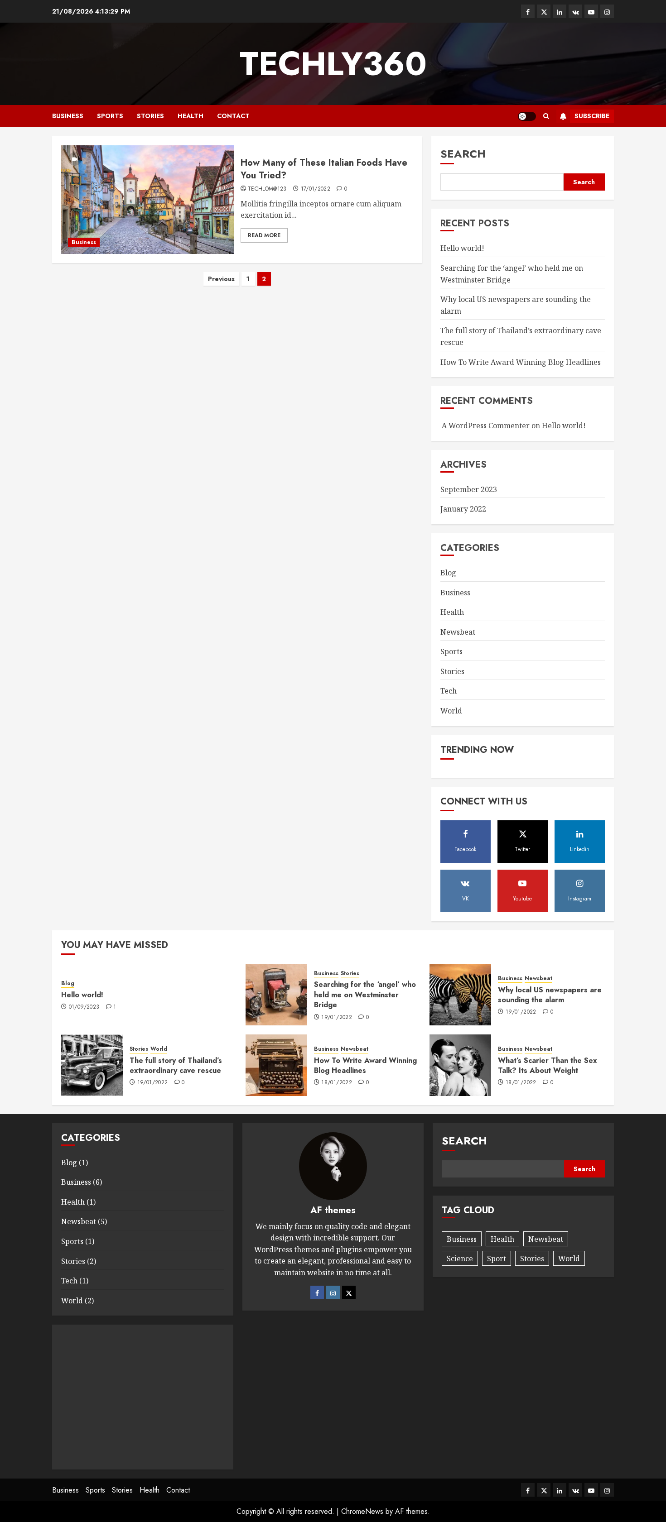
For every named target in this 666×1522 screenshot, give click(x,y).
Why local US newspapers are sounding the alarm (550, 995)
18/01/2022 (336, 1082)
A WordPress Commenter (486, 426)
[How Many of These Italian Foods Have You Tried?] (147, 199)
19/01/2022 (336, 1017)
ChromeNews (362, 1511)
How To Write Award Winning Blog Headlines (520, 362)
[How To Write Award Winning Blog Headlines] (276, 1065)
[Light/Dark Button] (527, 116)
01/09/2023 (84, 1007)
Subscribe (591, 115)
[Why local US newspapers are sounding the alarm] (460, 994)
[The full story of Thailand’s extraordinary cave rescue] (92, 1065)
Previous (221, 278)
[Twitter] (349, 1292)
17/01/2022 (316, 189)
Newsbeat (457, 632)
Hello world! (462, 248)
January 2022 (463, 509)
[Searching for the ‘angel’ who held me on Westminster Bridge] (276, 994)
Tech (448, 691)
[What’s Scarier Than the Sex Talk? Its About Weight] (460, 1065)
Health (190, 115)
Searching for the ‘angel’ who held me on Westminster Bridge (365, 994)
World (451, 711)
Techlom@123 (267, 189)
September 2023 (468, 489)
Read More (264, 235)
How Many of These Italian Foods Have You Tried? (324, 169)
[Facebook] (317, 1292)
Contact (233, 115)
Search (463, 154)
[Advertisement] (142, 1397)
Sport (496, 1259)
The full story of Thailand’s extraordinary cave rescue (176, 1065)
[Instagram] (333, 1292)
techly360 (333, 63)
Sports (110, 115)
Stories (150, 115)
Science (460, 1259)
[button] (546, 116)
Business (67, 115)
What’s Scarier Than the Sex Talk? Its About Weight (547, 1065)
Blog (448, 573)
